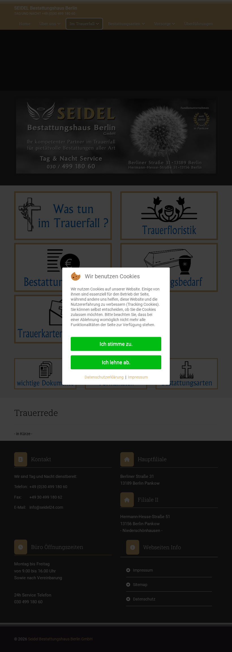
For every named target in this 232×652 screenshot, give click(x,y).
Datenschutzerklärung (104, 377)
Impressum (138, 377)
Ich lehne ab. (116, 362)
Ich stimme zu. (116, 344)
